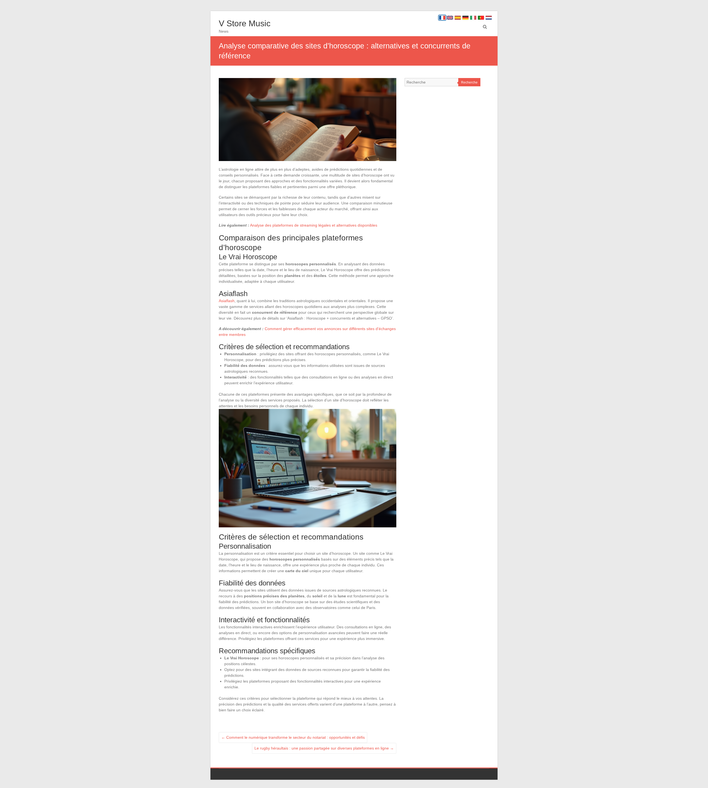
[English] (450, 17)
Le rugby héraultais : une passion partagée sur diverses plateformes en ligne (324, 748)
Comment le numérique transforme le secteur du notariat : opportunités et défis (293, 737)
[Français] (442, 17)
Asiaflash (227, 301)
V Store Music (244, 23)
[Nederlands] (488, 17)
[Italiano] (473, 17)
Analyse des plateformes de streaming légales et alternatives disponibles (313, 225)
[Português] (481, 17)
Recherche (469, 82)
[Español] (457, 17)
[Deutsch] (465, 17)
